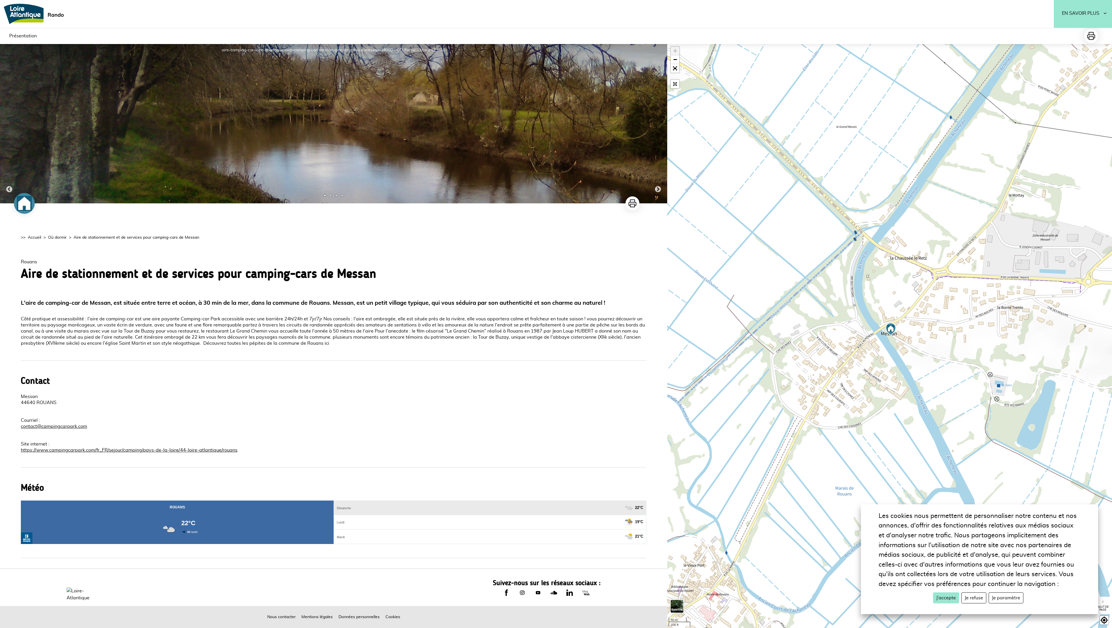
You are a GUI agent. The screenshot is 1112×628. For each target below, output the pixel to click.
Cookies (392, 617)
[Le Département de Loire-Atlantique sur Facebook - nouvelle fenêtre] (506, 592)
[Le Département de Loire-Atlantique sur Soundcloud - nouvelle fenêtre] (554, 592)
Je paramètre (1006, 598)
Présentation (23, 36)
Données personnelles (359, 617)
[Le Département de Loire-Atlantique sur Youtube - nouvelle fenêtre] (538, 592)
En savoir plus (1080, 13)
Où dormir (57, 238)
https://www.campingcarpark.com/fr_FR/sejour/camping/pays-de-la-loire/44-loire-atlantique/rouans (129, 450)
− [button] (675, 59)
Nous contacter (281, 617)
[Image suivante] (658, 123)
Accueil (34, 238)
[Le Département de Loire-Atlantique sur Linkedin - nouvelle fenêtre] (569, 592)
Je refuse (974, 598)
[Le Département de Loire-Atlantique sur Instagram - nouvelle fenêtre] (522, 592)
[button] (675, 68)
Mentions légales (317, 617)
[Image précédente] (9, 123)
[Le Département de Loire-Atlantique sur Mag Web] (586, 592)
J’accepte (946, 598)
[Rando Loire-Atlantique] (35, 14)
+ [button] (675, 50)
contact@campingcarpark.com (54, 426)
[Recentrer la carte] (675, 84)
